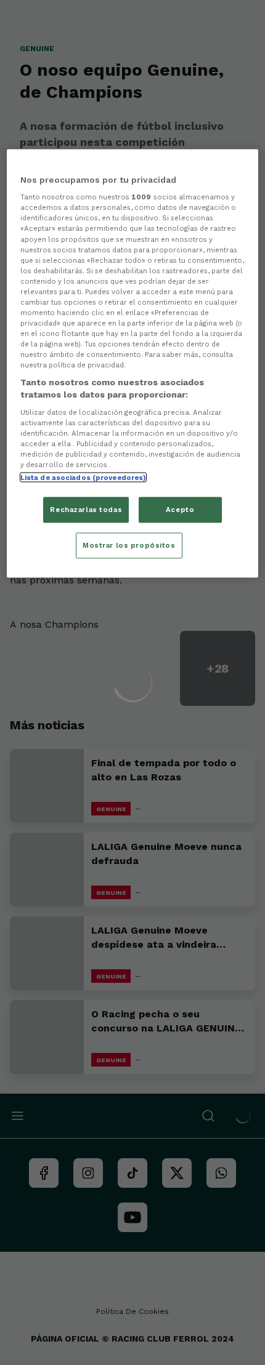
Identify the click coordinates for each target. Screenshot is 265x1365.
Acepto (180, 509)
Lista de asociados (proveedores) (83, 477)
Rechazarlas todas (86, 509)
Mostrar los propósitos (129, 544)
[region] (133, 363)
